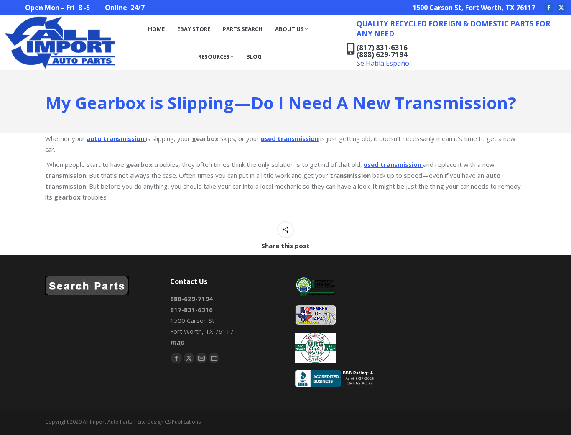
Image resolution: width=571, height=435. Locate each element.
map (177, 342)
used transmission (290, 138)
